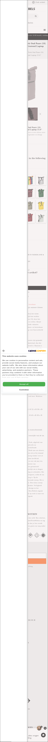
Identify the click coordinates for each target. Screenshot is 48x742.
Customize (24, 390)
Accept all (24, 384)
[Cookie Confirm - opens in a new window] (37, 351)
